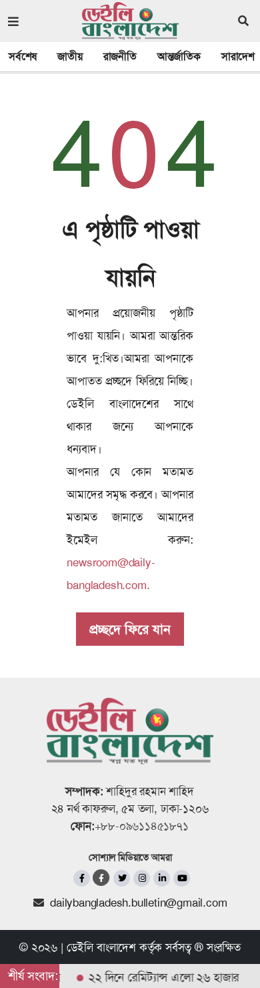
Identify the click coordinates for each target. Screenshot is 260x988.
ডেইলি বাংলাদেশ (101, 947)
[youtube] (181, 878)
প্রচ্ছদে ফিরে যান (130, 629)
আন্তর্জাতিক (179, 56)
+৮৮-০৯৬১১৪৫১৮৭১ (142, 826)
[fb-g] (101, 877)
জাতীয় (69, 56)
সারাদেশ (238, 56)
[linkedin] (161, 878)
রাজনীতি (120, 56)
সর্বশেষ (23, 56)
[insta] (141, 878)
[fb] (81, 878)
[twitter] (121, 878)
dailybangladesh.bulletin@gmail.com (138, 902)
